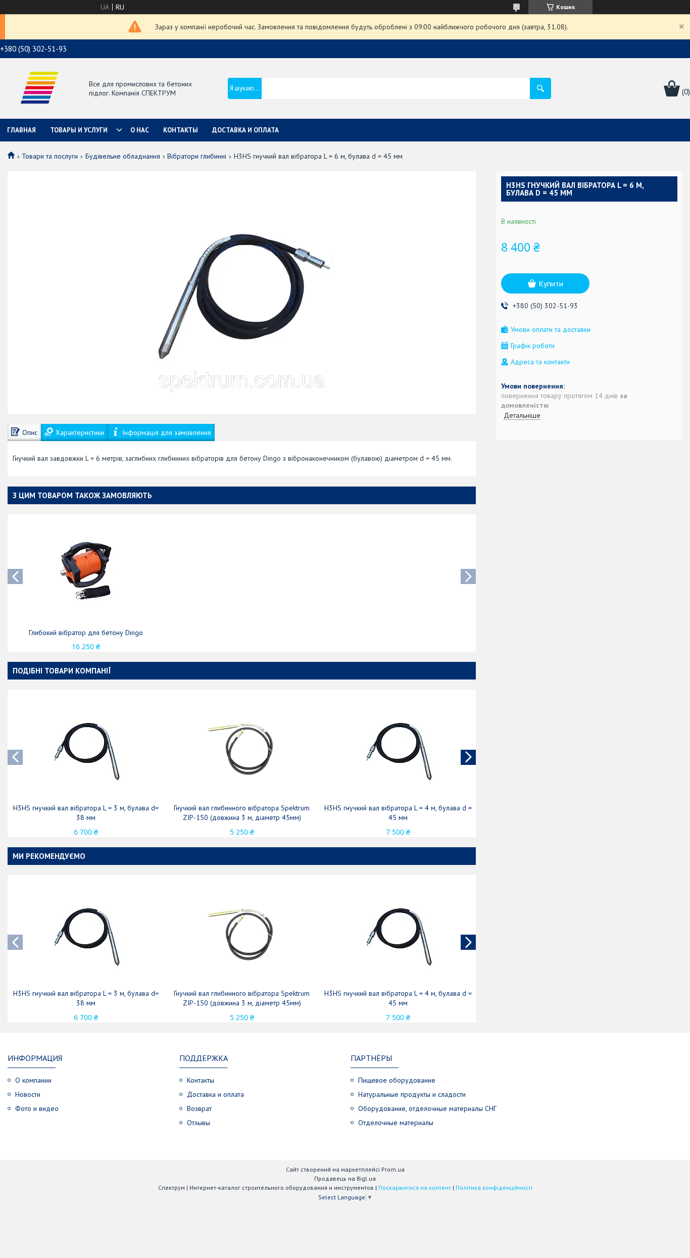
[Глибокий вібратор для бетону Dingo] (86, 572)
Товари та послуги (50, 156)
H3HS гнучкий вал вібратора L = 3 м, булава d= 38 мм (86, 812)
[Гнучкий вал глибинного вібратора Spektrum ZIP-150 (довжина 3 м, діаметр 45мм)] (242, 747)
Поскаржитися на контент (414, 1187)
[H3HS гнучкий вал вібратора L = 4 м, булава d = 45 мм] (398, 747)
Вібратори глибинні (196, 156)
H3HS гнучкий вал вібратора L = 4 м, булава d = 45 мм (398, 812)
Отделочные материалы (395, 1122)
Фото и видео (37, 1108)
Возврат (199, 1108)
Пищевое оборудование (396, 1080)
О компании (33, 1080)
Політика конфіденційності (494, 1187)
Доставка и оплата (245, 130)
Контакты (180, 130)
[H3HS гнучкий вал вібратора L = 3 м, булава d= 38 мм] (86, 747)
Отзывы (198, 1122)
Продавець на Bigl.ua (345, 1178)
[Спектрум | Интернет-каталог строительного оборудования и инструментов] (39, 89)
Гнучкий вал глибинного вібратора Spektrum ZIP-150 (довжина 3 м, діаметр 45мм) (242, 812)
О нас (139, 130)
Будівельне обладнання (122, 156)
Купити (550, 283)
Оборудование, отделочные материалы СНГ (427, 1108)
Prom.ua (393, 1169)
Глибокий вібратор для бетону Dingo (86, 632)
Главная (21, 130)
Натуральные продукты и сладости (412, 1094)
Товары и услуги (79, 130)
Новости (27, 1094)
